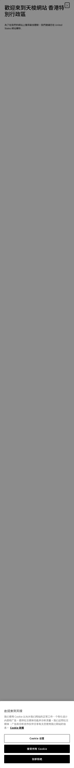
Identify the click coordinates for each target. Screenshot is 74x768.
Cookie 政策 (17, 727)
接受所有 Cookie (37, 749)
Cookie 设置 (37, 738)
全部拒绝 (37, 759)
